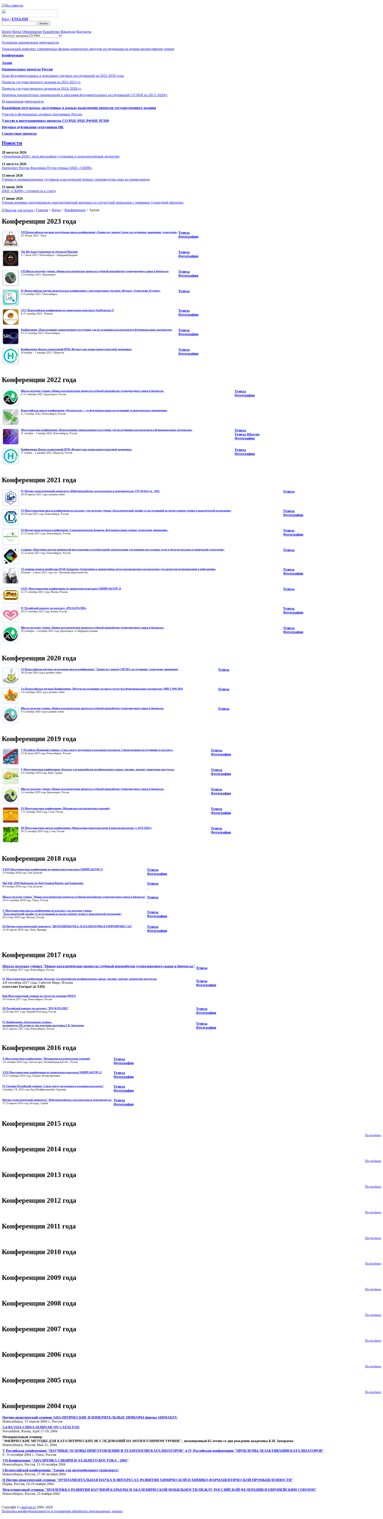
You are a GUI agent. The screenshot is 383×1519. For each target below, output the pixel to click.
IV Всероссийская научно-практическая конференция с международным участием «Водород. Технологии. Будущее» (90, 290)
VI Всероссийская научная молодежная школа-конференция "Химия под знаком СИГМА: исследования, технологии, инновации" (100, 669)
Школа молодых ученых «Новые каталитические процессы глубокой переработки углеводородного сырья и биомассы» (92, 390)
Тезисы (184, 232)
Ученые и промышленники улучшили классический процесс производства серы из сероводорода (76, 179)
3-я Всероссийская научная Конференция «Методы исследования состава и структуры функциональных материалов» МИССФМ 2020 (102, 688)
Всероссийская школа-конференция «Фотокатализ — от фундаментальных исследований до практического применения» (94, 410)
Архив (7, 63)
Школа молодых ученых (35, 789)
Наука (16, 31)
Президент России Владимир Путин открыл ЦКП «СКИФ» (47, 168)
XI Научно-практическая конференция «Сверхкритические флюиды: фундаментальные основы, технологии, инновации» (94, 530)
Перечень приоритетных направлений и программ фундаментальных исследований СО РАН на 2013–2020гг (85, 95)
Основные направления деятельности (30, 42)
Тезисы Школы (247, 434)
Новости (12, 143)
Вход (5, 19)
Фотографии (188, 314)
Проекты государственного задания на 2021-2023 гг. (41, 82)
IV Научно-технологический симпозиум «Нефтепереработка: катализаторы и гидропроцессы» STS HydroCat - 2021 (90, 491)
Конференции (75, 210)
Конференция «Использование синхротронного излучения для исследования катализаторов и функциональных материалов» (96, 329)
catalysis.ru (28, 1507)
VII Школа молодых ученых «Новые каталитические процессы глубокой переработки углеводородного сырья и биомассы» (95, 271)
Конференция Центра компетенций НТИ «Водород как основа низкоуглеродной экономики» (76, 349)
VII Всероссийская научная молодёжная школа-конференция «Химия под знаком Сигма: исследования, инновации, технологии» (99, 232)
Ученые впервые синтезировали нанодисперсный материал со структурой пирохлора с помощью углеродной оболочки (93, 202)
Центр (6, 31)
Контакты (83, 31)
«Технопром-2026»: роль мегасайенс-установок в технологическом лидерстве (60, 156)
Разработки (51, 31)
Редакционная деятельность (23, 101)
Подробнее (373, 1135)
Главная (42, 210)
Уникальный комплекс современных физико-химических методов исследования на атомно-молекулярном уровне (88, 49)
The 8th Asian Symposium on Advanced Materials (49, 251)
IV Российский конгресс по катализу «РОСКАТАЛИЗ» (53, 608)
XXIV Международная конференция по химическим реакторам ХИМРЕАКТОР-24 (71, 588)
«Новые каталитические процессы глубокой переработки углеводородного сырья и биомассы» (107, 789)
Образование (32, 31)
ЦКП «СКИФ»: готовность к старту (29, 191)
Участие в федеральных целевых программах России (42, 114)
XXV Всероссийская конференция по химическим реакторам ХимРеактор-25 (67, 310)
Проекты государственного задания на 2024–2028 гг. (42, 88)
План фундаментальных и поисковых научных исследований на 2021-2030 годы (63, 76)
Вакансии (68, 31)
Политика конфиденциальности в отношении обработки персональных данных (62, 1511)
